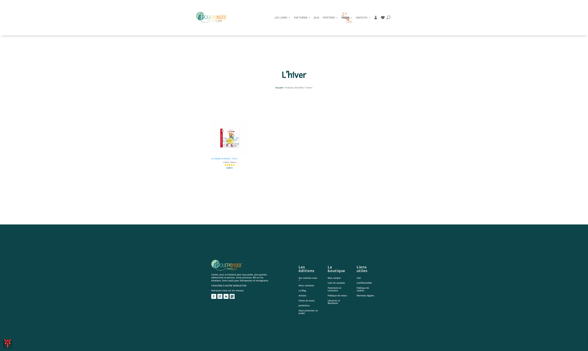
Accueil (279, 87)
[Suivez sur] (232, 296)
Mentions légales (365, 295)
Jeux (316, 17)
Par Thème (300, 17)
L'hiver (226, 162)
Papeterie (329, 17)
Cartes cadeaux (8, 344)
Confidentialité (364, 283)
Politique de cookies (363, 289)
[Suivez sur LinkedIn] (226, 296)
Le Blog (302, 290)
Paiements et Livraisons (334, 289)
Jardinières (304, 305)
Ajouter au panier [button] (229, 175)
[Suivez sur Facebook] (213, 296)
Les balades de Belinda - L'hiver (224, 158)
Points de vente (307, 300)
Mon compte (334, 278)
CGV (359, 278)
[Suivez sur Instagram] (219, 296)
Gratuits (362, 17)
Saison (233, 162)
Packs (345, 17)
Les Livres (281, 17)
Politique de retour (337, 295)
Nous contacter (306, 285)
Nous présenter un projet (308, 312)
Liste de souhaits (336, 283)
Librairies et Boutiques (334, 302)
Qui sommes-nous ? (308, 279)
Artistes (302, 295)
